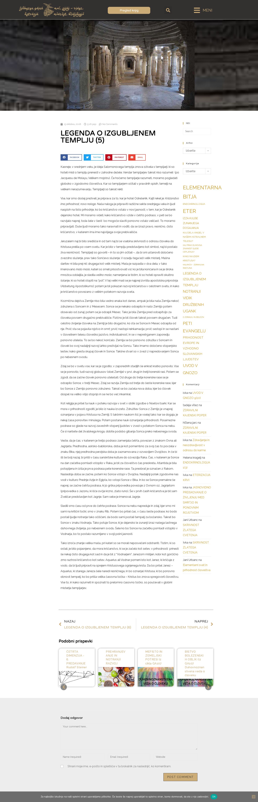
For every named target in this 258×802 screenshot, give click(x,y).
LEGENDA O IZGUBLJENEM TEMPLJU (194, 279)
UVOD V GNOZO (190, 369)
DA (214, 796)
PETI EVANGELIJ (194, 327)
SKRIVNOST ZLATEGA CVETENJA (191, 530)
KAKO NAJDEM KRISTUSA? (191, 258)
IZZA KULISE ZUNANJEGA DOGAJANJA (191, 223)
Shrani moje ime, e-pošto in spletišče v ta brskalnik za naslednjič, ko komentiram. (119, 766)
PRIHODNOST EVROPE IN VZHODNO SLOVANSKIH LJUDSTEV (193, 348)
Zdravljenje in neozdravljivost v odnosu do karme (196, 445)
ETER (189, 211)
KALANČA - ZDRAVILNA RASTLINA (193, 266)
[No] (253, 796)
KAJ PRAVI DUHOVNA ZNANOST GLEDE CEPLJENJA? (192, 248)
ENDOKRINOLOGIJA (194, 204)
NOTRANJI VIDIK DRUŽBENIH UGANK (193, 301)
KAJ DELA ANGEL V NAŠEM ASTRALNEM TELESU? (194, 236)
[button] (168, 10)
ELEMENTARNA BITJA (202, 192)
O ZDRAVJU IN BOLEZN (193, 317)
